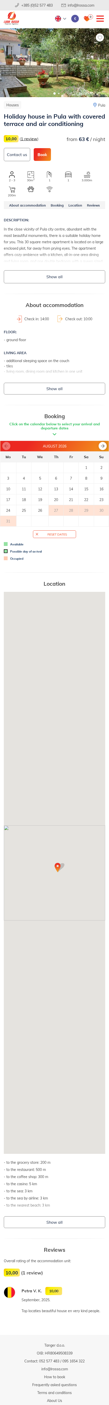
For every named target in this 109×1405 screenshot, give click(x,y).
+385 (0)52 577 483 (37, 5)
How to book (54, 1376)
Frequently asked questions (54, 1384)
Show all (54, 276)
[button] (54, 93)
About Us (54, 1400)
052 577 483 (49, 1361)
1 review (29, 138)
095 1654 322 (73, 1361)
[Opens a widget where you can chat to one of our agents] (90, 1396)
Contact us (17, 154)
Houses (12, 105)
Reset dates (57, 534)
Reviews (93, 205)
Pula (101, 105)
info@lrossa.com (81, 5)
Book (42, 154)
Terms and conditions (54, 1392)
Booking (57, 205)
